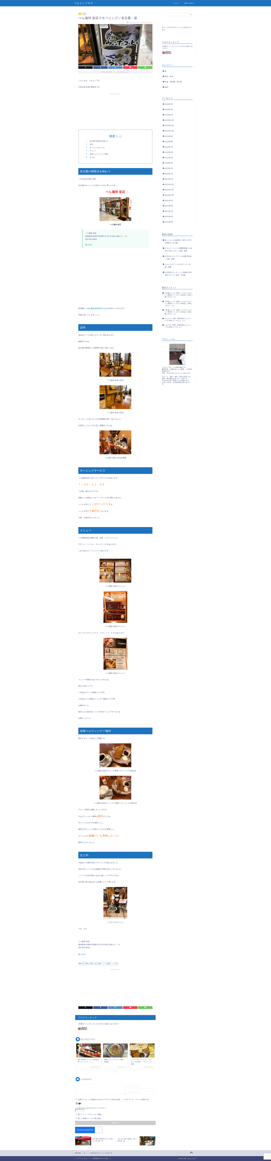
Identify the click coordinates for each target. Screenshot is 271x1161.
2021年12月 (169, 184)
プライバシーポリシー (83, 1158)
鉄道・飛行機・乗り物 (173, 82)
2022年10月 (169, 131)
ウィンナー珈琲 (113, 963)
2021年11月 (169, 190)
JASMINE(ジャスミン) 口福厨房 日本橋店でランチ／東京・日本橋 (178, 274)
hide (118, 136)
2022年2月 (169, 174)
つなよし (168, 305)
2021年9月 (169, 200)
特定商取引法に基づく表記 (100, 1158)
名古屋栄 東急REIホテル (97, 308)
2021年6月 (169, 216)
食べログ (88, 244)
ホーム (176, 3)
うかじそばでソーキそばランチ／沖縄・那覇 (177, 266)
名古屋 (82, 963)
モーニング (103, 963)
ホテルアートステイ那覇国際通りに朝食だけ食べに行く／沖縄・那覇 (178, 249)
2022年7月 (169, 147)
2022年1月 (169, 179)
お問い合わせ (189, 3)
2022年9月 (169, 136)
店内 (91, 144)
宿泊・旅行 (169, 76)
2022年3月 (169, 168)
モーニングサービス (97, 147)
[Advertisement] (115, 110)
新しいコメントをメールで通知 (90, 1114)
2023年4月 (169, 104)
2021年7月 (169, 211)
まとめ (92, 157)
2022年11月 (169, 125)
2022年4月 (169, 163)
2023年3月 (169, 109)
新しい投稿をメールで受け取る (90, 1118)
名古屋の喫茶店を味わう (99, 141)
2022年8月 (169, 141)
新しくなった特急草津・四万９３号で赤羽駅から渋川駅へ (178, 241)
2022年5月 (169, 158)
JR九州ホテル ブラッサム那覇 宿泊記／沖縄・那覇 (178, 257)
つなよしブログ (83, 3)
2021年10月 (169, 195)
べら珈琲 (94, 963)
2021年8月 (169, 206)
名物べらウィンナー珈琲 (99, 154)
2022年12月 (169, 120)
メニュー (93, 151)
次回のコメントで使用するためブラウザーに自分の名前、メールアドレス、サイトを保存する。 (114, 1099)
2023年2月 (169, 115)
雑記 (166, 87)
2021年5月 (169, 222)
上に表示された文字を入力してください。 (91, 1108)
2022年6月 (169, 152)
